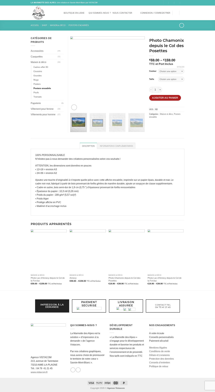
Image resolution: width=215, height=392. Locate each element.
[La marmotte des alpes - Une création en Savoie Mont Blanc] (43, 13)
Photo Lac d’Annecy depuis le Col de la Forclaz (48, 279)
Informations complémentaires (116, 146)
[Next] (139, 73)
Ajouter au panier (165, 98)
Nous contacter (122, 13)
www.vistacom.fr (39, 372)
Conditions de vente (159, 351)
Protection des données (161, 359)
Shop (44, 25)
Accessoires (37, 51)
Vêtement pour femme (42, 109)
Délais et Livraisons (159, 355)
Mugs (36, 80)
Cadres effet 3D (40, 67)
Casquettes (37, 56)
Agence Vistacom (116, 388)
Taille (151, 79)
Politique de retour (158, 366)
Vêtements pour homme (43, 114)
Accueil (35, 25)
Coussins (37, 71)
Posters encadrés (78, 25)
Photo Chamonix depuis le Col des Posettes (124, 279)
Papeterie (36, 103)
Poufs (36, 92)
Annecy (73, 278)
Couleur (152, 71)
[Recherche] (60, 13)
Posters (37, 84)
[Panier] (182, 13)
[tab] (88, 146)
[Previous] (75, 73)
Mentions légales (158, 347)
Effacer (180, 67)
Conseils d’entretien (159, 362)
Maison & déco (58, 25)
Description (88, 146)
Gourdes (37, 75)
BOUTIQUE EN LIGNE (74, 13)
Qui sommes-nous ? (100, 13)
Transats (37, 97)
